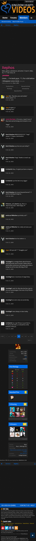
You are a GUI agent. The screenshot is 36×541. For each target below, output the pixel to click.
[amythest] (17, 414)
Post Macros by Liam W (22, 530)
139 (12, 336)
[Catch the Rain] (22, 409)
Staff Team (4, 525)
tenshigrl (9, 261)
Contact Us (25, 505)
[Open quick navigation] (35, 25)
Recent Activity (25, 86)
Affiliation (10, 525)
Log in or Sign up (29, 1)
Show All (24, 419)
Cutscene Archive (9, 523)
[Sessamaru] (12, 429)
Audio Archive (18, 523)
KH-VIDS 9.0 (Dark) (9, 505)
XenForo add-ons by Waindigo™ (9, 537)
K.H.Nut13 (9, 169)
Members (24, 17)
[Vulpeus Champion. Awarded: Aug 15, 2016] (12, 399)
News (2, 523)
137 (25, 424)
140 (15, 336)
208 (31, 336)
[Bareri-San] (22, 414)
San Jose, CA (23, 453)
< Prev (2, 336)
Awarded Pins (18, 91)
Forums (13, 17)
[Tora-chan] (17, 409)
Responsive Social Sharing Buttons (9, 540)
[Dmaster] (22, 434)
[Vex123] (12, 409)
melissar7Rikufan (11, 215)
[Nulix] (17, 434)
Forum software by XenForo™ (8, 530)
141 (19, 336)
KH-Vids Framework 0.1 (7, 532)
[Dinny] (12, 414)
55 (25, 404)
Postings (9, 88)
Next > (30, 340)
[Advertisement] (18, 46)
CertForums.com (24, 540)
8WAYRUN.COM (23, 460)
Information (25, 88)
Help (32, 505)
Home (4, 17)
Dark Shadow (10, 134)
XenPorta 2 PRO (4, 460)
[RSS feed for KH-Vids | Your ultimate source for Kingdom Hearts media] (16, 527)
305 (26, 357)
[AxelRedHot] (12, 434)
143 (25, 336)
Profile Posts (9, 86)
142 (22, 336)
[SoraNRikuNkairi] (17, 429)
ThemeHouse (24, 534)
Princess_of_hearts (12, 204)
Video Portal (26, 523)
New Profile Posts (18, 21)
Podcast (32, 523)
